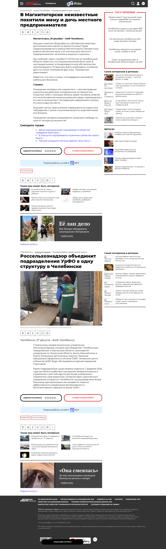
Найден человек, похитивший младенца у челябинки (84, 190)
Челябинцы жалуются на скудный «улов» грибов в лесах (125, 50)
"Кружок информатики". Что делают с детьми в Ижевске (130, 168)
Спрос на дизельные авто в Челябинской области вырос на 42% (125, 61)
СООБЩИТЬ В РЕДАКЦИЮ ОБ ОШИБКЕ (105, 504)
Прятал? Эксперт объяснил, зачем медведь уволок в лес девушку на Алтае (129, 293)
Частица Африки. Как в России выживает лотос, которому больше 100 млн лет (129, 259)
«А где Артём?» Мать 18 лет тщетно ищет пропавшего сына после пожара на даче (129, 103)
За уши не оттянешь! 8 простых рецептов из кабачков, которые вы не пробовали (130, 267)
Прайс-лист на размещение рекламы (53, 502)
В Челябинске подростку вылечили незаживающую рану (85, 437)
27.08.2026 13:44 (26, 252)
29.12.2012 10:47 (26, 11)
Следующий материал (62, 542)
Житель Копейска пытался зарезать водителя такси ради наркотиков (43, 208)
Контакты (119, 499)
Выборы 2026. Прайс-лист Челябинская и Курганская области (63, 504)
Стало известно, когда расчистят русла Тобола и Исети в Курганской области (85, 447)
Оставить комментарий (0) (83, 151)
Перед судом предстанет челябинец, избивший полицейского (82, 200)
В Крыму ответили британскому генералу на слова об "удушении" (128, 133)
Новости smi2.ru (28, 244)
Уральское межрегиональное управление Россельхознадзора (45, 327)
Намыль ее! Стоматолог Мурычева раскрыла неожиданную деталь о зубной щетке (129, 94)
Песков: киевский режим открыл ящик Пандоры (128, 159)
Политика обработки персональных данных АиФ (91, 502)
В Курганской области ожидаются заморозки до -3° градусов (45, 437)
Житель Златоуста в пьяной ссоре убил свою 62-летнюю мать (45, 199)
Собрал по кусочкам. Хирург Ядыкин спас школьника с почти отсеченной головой (130, 86)
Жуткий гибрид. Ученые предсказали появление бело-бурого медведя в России (130, 276)
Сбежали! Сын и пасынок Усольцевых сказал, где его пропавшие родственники (130, 301)
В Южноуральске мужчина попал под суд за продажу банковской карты (45, 447)
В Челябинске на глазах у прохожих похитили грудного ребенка (43, 191)
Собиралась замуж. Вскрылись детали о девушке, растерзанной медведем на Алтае (128, 284)
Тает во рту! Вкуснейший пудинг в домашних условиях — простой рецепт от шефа (129, 77)
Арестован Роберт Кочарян (126, 141)
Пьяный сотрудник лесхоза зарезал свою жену (64, 141)
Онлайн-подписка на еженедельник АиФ (77, 499)
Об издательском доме (47, 499)
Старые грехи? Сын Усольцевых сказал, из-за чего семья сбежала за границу (129, 111)
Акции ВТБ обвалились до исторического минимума (125, 150)
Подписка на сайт (104, 499)
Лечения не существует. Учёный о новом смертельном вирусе (129, 119)
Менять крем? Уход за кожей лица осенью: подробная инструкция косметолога (125, 19)
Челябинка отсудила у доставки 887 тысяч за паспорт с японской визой (125, 30)
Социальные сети (133, 499)
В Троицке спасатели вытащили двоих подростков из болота (44, 454)
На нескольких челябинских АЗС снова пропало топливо (125, 40)
